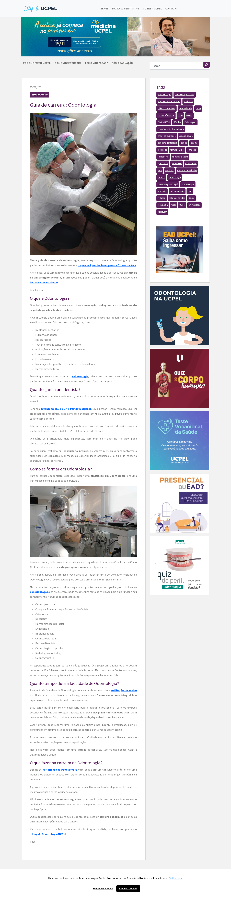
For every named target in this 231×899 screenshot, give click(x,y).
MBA (160, 170)
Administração (164, 94)
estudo (184, 142)
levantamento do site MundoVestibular (66, 408)
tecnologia (163, 204)
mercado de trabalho (187, 170)
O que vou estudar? (67, 63)
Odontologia (80, 376)
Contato (171, 8)
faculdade (162, 149)
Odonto (161, 177)
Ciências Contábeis (166, 108)
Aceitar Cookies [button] (128, 888)
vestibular (162, 211)
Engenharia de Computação (171, 129)
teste (173, 204)
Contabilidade (185, 108)
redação (161, 198)
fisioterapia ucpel (180, 156)
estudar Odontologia (167, 142)
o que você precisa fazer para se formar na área (107, 265)
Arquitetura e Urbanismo (169, 101)
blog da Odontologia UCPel (49, 834)
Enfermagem (190, 122)
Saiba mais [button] (175, 878)
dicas (180, 115)
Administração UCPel (184, 94)
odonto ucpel (188, 184)
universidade (194, 204)
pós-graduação (177, 191)
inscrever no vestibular (44, 282)
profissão (162, 191)
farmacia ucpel (177, 149)
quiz (190, 191)
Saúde (191, 198)
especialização (186, 136)
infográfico (177, 163)
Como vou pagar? (96, 63)
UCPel (182, 204)
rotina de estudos (177, 198)
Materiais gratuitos (125, 8)
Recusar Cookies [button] (103, 888)
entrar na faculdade (167, 136)
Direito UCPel (164, 122)
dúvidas (177, 122)
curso (198, 108)
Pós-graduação (122, 63)
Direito (189, 115)
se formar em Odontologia (59, 769)
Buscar (206, 65)
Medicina (169, 170)
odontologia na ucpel (168, 184)
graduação (163, 163)
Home (104, 8)
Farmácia (192, 149)
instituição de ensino (124, 690)
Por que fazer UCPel (37, 63)
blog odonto (40, 94)
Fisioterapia (163, 156)
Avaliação (188, 101)
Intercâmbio (191, 163)
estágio (194, 142)
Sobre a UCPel (152, 8)
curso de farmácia (166, 115)
